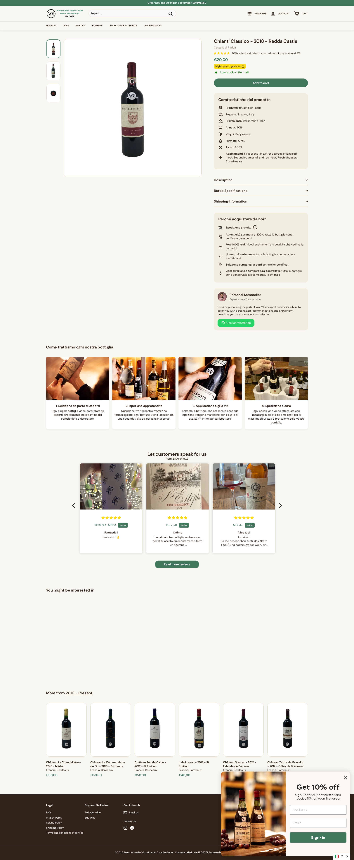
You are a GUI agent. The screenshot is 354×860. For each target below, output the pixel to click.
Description (223, 180)
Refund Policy (54, 822)
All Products (153, 25)
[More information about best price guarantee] (243, 66)
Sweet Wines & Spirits (123, 25)
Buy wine (90, 817)
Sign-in (318, 837)
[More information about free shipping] (255, 228)
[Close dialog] (345, 777)
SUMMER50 (199, 2)
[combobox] (341, 856)
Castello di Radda (225, 47)
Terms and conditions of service (64, 832)
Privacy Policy (54, 817)
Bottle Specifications (230, 191)
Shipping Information (230, 201)
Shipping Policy (55, 827)
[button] (74, 505)
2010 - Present (79, 693)
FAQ (48, 812)
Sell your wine (93, 812)
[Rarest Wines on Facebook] (132, 828)
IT (342, 856)
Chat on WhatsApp (238, 323)
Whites (80, 25)
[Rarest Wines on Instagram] (125, 828)
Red (66, 25)
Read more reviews (177, 564)
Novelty (51, 25)
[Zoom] (132, 108)
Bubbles (97, 25)
